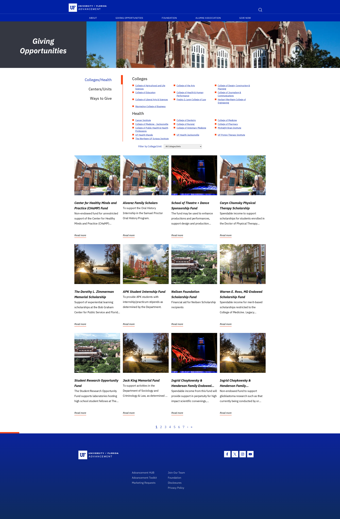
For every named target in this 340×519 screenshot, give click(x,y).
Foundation (169, 17)
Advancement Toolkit (144, 477)
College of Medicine (227, 120)
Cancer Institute (143, 120)
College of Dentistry (186, 120)
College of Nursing (186, 124)
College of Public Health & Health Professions (151, 129)
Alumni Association (208, 17)
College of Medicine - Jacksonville (151, 124)
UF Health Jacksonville (188, 135)
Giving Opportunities (129, 17)
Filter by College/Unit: (150, 146)
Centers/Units (100, 89)
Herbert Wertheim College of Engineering (232, 101)
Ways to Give (101, 98)
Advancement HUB (143, 472)
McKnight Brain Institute (229, 128)
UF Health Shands (144, 135)
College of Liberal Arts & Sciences (151, 99)
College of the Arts (186, 85)
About (93, 17)
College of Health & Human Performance (190, 94)
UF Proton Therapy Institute (231, 135)
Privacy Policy (176, 487)
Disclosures (175, 482)
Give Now (245, 17)
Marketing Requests (144, 482)
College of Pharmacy (228, 124)
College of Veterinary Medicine (191, 128)
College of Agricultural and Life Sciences (150, 87)
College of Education (145, 92)
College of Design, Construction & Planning (234, 87)
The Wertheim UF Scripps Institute (152, 138)
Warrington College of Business (150, 106)
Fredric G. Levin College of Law (191, 99)
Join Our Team (176, 472)
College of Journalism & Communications (229, 94)
